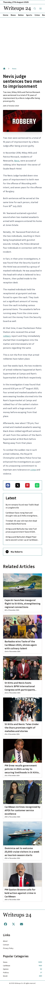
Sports (29, 15)
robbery (7, 336)
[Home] (4, 68)
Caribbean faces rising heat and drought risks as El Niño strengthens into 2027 (21, 514)
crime (33, 469)
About (5, 941)
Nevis (16, 160)
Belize (21, 15)
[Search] (35, 8)
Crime (37, 15)
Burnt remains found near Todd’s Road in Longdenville (22, 506)
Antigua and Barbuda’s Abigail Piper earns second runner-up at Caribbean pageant (22, 538)
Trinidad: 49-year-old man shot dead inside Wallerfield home (21, 522)
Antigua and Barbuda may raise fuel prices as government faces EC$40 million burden (21, 530)
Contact (6, 945)
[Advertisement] (22, 41)
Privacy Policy (8, 948)
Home (5, 15)
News (13, 15)
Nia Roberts (17, 551)
